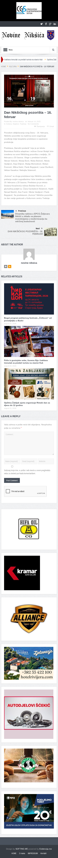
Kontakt (43, 853)
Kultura (9, 124)
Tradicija (23, 124)
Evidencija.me (45, 849)
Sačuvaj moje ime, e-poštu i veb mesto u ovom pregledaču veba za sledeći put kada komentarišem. (27, 472)
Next (38, 228)
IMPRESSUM (33, 853)
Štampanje (41, 126)
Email (52, 126)
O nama (22, 853)
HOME (14, 853)
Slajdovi (16, 124)
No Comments (33, 124)
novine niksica (18, 122)
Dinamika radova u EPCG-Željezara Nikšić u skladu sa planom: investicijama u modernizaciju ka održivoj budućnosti (32, 218)
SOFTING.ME (21, 849)
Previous (22, 210)
